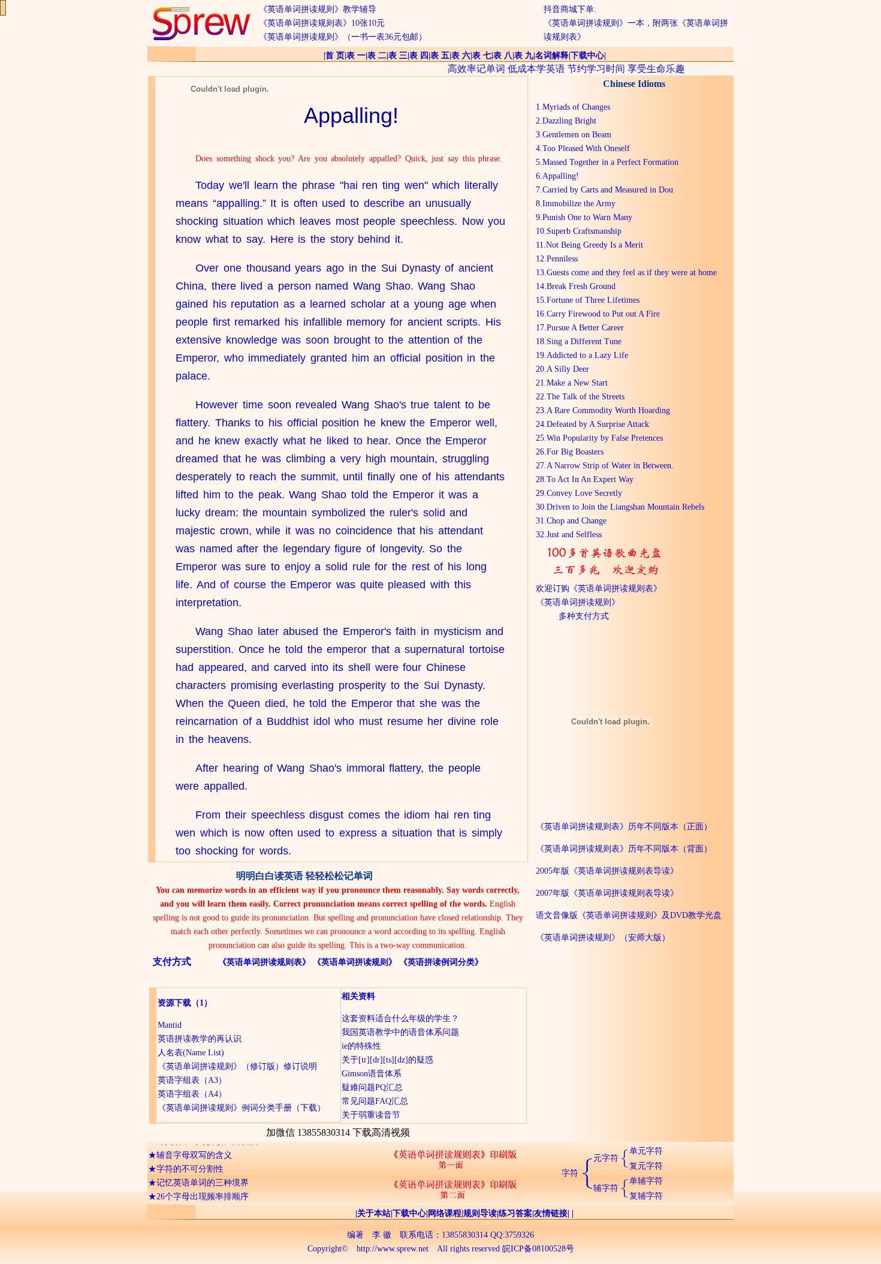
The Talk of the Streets (585, 396)
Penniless (562, 258)
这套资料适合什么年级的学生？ (400, 1018)
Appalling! (560, 175)
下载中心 (587, 55)
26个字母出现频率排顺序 (202, 1186)
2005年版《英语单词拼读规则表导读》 (607, 870)
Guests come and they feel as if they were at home (632, 272)
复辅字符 (646, 1195)
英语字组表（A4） (192, 1094)
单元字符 (646, 1150)
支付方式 (172, 961)
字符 (570, 1173)
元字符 (605, 1158)
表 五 (439, 55)
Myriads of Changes (576, 107)
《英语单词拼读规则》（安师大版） (603, 937)
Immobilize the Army (579, 203)
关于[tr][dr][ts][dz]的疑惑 (387, 1059)
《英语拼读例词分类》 (441, 962)
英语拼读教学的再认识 (200, 1038)
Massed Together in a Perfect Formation (610, 162)
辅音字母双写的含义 (194, 1145)
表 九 (523, 55)
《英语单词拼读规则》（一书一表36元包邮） (343, 36)
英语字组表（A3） (192, 1080)
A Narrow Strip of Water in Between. (610, 465)
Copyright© (327, 1248)
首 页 (335, 55)
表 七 (481, 55)
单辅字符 (646, 1180)
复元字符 (646, 1165)
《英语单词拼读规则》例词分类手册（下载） (241, 1107)
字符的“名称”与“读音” (197, 1200)
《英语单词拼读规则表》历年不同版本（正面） (624, 826)
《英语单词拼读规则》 (355, 962)
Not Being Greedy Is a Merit (594, 244)
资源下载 (174, 1002)
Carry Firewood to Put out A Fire (603, 313)
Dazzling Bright (569, 120)
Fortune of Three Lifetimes (593, 300)
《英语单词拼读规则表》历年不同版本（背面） (624, 848)
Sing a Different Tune (584, 341)
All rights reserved (468, 1248)
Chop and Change (577, 520)
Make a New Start (577, 382)
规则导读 (480, 1213)
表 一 (356, 55)
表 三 (398, 55)
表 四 (419, 55)
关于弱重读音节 (371, 1114)
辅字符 (605, 1188)
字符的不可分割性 (190, 1159)
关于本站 (374, 1213)
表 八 (502, 55)
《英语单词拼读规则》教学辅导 (317, 9)
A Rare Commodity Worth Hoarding (608, 410)
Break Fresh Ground (581, 286)
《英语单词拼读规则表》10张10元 (322, 23)
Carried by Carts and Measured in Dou (607, 189)
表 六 (460, 55)
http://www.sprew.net (393, 1248)
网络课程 (444, 1213)
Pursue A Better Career (585, 327)
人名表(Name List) (191, 1052)
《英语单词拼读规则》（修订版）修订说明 (237, 1066)
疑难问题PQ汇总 (372, 1087)
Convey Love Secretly (584, 493)
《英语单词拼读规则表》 (264, 962)
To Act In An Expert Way (590, 479)
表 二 (377, 55)
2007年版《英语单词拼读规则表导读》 (607, 893)
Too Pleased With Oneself (586, 148)
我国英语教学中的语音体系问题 (400, 1032)
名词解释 (552, 55)
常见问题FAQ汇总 (375, 1101)
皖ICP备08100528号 (538, 1248)
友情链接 (551, 1213)
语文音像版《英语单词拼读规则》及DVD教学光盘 (629, 915)
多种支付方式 (584, 616)
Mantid (170, 1025)
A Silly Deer (568, 369)
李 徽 (381, 1234)
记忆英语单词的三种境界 (202, 1173)
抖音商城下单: (570, 9)
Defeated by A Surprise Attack (598, 424)
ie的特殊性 (361, 1046)
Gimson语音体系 (372, 1073)
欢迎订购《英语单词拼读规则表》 (599, 588)
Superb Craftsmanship (584, 231)
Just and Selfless (574, 534)
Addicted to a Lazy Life (587, 355)
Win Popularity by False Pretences (605, 438)
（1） (201, 1002)
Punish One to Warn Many (587, 217)
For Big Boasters (575, 451)
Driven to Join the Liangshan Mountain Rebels (625, 506)
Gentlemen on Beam (576, 134)
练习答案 (515, 1213)
